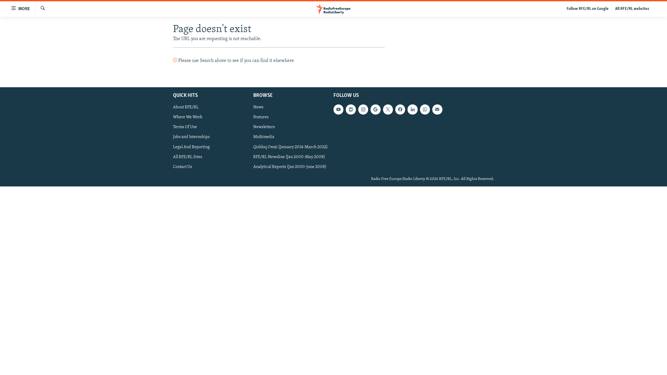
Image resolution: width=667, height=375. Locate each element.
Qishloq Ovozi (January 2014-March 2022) (290, 147)
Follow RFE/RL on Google (588, 9)
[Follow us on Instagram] (363, 109)
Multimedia (263, 137)
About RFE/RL (186, 107)
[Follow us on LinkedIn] (412, 109)
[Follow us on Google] (375, 109)
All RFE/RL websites (632, 9)
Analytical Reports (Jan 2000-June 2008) (289, 167)
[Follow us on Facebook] (400, 109)
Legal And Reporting (191, 147)
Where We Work (187, 117)
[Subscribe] (437, 109)
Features (261, 117)
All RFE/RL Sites (187, 157)
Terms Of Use (185, 127)
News (258, 107)
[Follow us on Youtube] (338, 109)
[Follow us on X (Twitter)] (388, 109)
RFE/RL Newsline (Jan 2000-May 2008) (289, 157)
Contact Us (182, 167)
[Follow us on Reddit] (351, 109)
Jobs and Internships (191, 137)
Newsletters (264, 127)
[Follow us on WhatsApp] (425, 109)
